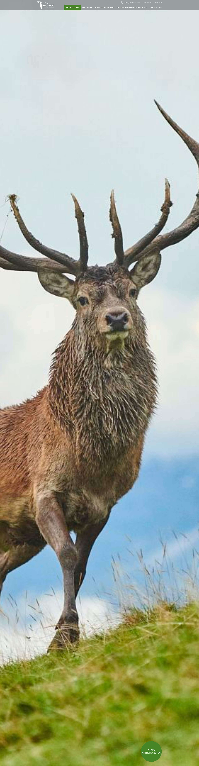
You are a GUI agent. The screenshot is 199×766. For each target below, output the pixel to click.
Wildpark (87, 7)
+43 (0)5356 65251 (132, 2)
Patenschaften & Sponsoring (132, 7)
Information (72, 7)
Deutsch (147, 3)
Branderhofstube (104, 7)
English (158, 3)
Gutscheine (156, 7)
